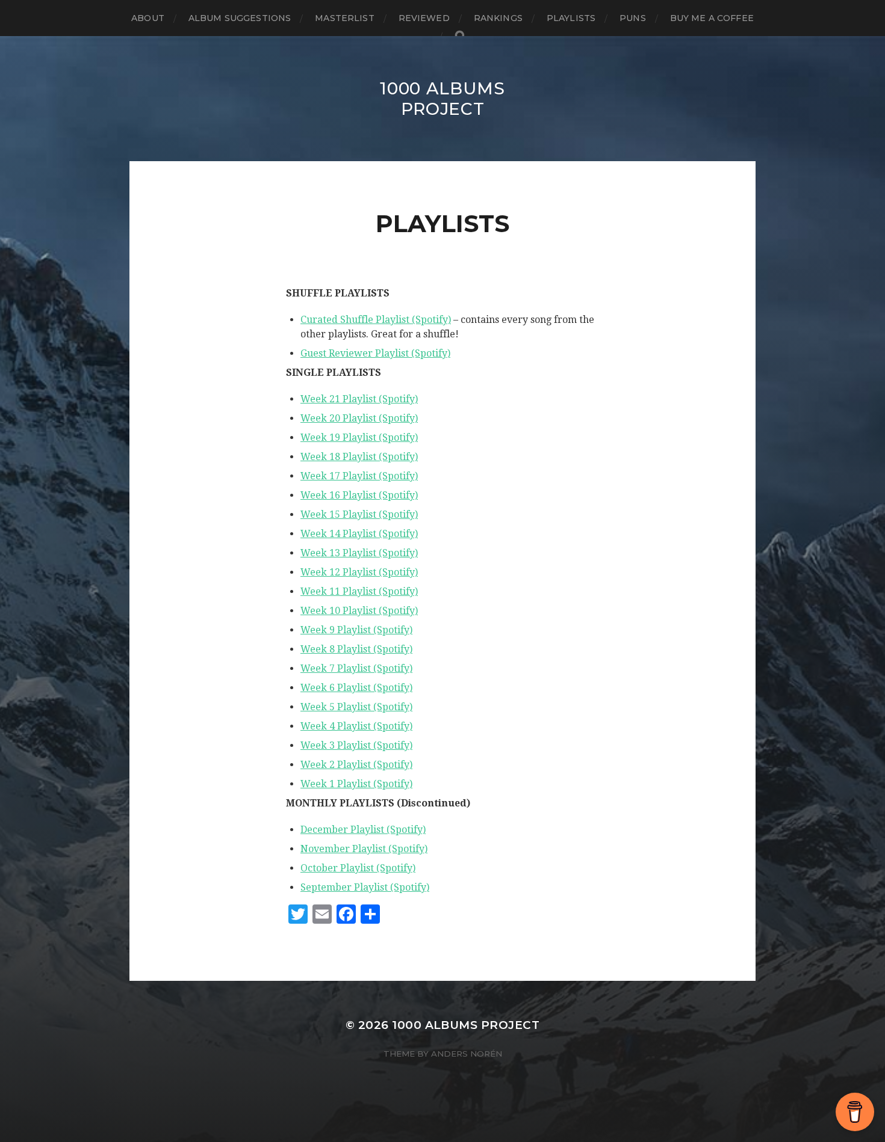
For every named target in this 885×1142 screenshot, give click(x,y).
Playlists (571, 18)
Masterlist (344, 18)
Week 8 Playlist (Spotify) (356, 649)
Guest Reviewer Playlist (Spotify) (375, 353)
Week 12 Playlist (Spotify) (359, 572)
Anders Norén (466, 1053)
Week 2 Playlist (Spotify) (356, 764)
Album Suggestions (239, 18)
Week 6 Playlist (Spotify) (356, 687)
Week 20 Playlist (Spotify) (359, 418)
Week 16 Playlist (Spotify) (359, 495)
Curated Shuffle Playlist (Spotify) (375, 319)
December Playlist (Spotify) (363, 829)
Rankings (498, 18)
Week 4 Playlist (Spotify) (356, 726)
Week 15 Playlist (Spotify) (359, 514)
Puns (633, 18)
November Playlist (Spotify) (363, 849)
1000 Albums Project (442, 98)
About (147, 18)
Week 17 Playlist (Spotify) (359, 476)
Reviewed (424, 18)
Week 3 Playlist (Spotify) (356, 745)
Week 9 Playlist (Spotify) (356, 630)
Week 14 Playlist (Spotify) (359, 533)
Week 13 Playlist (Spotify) (359, 553)
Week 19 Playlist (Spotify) (359, 437)
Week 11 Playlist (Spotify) (359, 591)
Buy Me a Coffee (712, 18)
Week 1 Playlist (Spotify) (356, 784)
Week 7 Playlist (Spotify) (356, 668)
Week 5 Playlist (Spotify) (356, 707)
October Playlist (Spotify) (357, 868)
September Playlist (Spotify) (364, 887)
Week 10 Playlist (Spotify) (359, 610)
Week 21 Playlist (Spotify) (359, 399)
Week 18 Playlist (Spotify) (359, 456)
